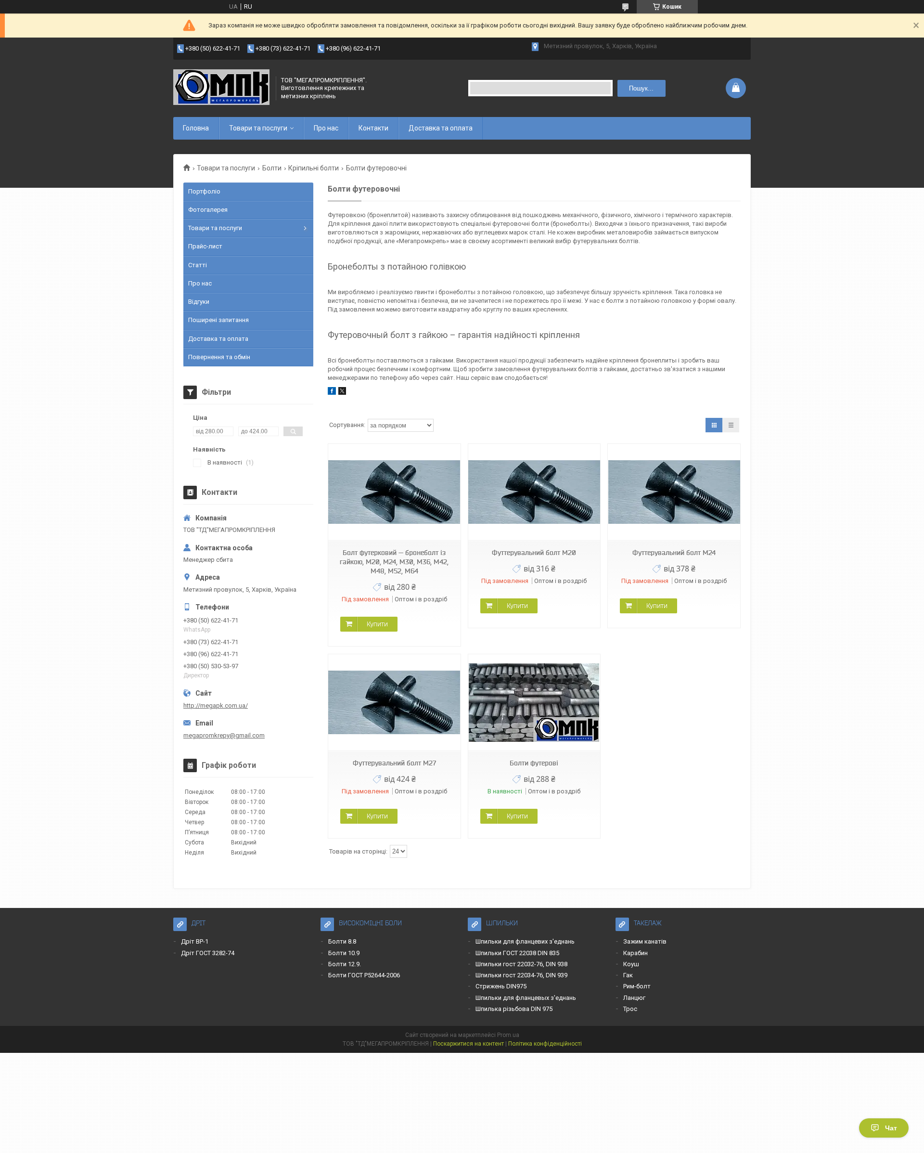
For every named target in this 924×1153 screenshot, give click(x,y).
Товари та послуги (258, 128)
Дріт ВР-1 (194, 941)
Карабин (635, 953)
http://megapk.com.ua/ (215, 705)
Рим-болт (637, 986)
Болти (272, 168)
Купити (377, 624)
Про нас (326, 128)
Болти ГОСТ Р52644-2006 (364, 975)
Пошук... (641, 88)
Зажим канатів (645, 941)
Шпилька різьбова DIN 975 (513, 1008)
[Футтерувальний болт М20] (534, 492)
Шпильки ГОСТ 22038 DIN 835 (517, 953)
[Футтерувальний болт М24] (674, 492)
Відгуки (198, 301)
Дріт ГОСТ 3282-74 (207, 953)
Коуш (631, 964)
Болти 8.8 (342, 941)
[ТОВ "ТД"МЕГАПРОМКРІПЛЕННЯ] (221, 88)
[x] (342, 392)
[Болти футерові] (534, 702)
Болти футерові (534, 763)
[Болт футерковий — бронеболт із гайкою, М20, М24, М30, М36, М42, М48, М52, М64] (394, 492)
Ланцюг (634, 997)
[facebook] (332, 392)
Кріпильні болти (313, 168)
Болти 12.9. (344, 964)
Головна (196, 128)
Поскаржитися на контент (468, 1043)
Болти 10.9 (343, 953)
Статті (197, 265)
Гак (628, 975)
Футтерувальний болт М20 (534, 553)
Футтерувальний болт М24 (674, 553)
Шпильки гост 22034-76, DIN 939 (521, 975)
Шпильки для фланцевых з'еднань (525, 997)
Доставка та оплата (441, 128)
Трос (630, 1008)
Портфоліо (204, 191)
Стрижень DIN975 (500, 986)
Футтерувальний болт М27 (394, 763)
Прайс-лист (205, 246)
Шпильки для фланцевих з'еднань (525, 941)
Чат (891, 1128)
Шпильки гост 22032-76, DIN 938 (521, 964)
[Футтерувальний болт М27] (394, 702)
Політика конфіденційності (545, 1043)
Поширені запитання (218, 320)
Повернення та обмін (219, 357)
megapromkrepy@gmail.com (224, 735)
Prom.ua (508, 1035)
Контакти (373, 128)
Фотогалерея (208, 209)
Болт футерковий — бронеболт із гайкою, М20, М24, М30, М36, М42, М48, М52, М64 (394, 562)
